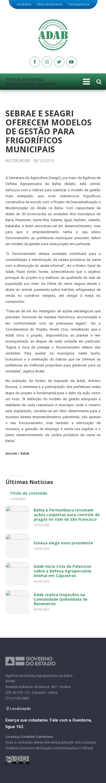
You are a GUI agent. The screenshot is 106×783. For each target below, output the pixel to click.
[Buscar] (99, 82)
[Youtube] (34, 62)
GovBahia (24, 4)
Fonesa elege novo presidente (63, 542)
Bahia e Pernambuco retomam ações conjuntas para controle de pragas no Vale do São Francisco (67, 514)
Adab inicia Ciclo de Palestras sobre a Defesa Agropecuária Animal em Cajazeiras (62, 571)
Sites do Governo (49, 4)
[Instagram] (47, 62)
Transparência (78, 4)
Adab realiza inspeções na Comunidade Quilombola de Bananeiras (61, 599)
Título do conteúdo (28, 493)
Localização (20, 709)
